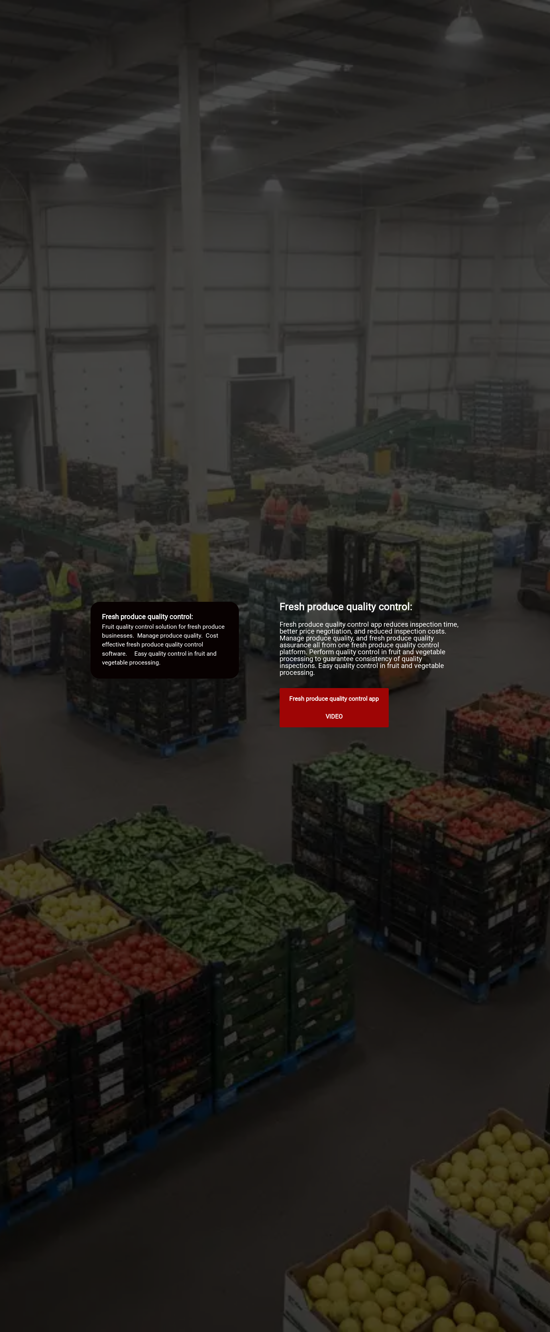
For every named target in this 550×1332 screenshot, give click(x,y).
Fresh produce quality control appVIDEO (334, 707)
